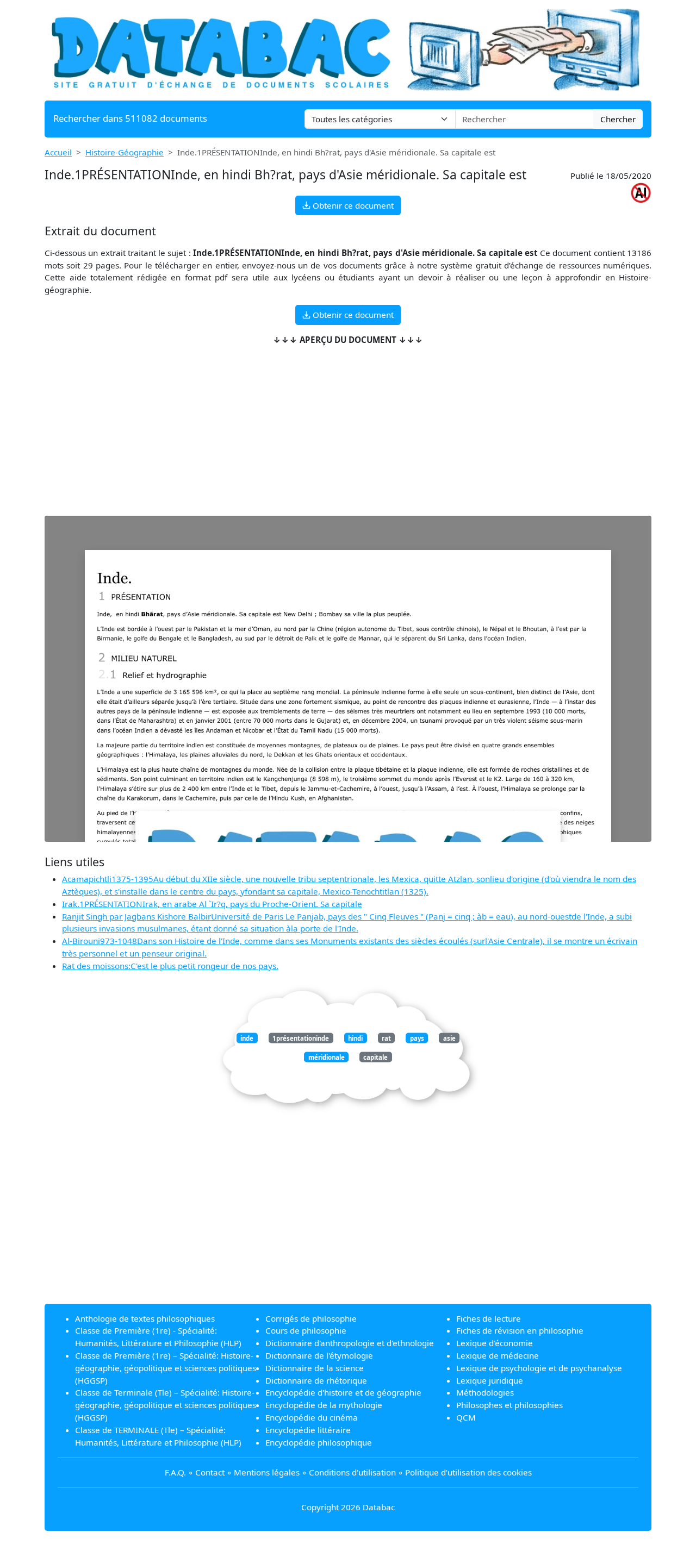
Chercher (618, 119)
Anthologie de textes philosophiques (145, 1318)
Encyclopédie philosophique (318, 1442)
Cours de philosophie (305, 1330)
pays (417, 1038)
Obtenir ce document (352, 205)
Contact (210, 1472)
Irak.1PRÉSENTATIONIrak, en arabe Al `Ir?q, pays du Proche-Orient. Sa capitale (212, 903)
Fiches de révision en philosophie (519, 1330)
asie (449, 1038)
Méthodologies (485, 1392)
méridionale (326, 1057)
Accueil (58, 152)
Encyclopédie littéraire (308, 1429)
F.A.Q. (175, 1472)
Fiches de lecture (488, 1318)
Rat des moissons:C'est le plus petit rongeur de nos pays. (170, 965)
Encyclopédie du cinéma (311, 1417)
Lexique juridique (489, 1380)
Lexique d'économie (494, 1342)
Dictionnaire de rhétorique (316, 1380)
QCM (466, 1417)
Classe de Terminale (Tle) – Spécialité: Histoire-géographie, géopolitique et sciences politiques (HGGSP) (165, 1405)
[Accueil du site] (348, 48)
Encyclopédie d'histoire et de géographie (343, 1392)
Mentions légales (267, 1472)
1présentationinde (300, 1038)
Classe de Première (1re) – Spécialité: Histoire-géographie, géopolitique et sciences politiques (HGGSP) (165, 1368)
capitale (375, 1057)
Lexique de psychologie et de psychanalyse (539, 1367)
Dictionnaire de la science (314, 1367)
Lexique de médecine (497, 1355)
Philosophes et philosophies (509, 1404)
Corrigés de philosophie (311, 1318)
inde (246, 1038)
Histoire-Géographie (124, 152)
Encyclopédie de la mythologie (323, 1404)
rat (386, 1038)
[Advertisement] (348, 431)
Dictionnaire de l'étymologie (319, 1355)
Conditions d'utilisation (352, 1472)
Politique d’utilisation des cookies (468, 1472)
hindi (355, 1038)
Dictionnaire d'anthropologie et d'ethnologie (349, 1342)
